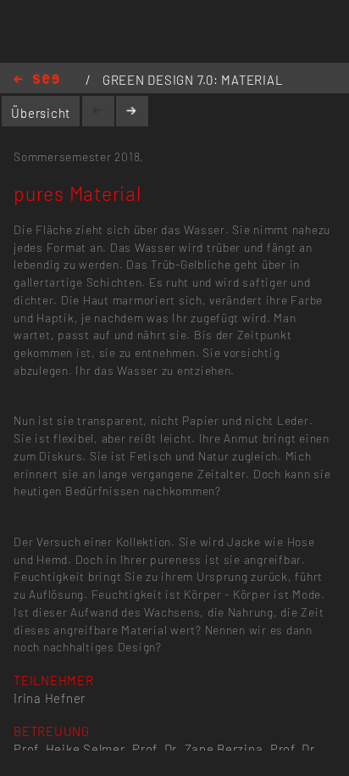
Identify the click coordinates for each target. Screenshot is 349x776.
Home (36, 80)
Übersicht (40, 112)
